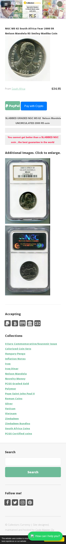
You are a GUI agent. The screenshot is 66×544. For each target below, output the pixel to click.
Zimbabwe (12, 418)
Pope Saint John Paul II (20, 393)
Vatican (10, 408)
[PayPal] (7, 323)
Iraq (7, 363)
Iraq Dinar (11, 368)
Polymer (10, 388)
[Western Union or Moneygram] (37, 323)
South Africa (18, 88)
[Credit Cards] (22, 323)
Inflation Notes (15, 358)
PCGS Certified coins (18, 433)
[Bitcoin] (15, 323)
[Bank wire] (30, 323)
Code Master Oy (44, 529)
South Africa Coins (17, 428)
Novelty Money (15, 378)
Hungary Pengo (15, 353)
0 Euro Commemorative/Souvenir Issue (31, 343)
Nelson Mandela (16, 373)
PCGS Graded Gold (17, 383)
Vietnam (11, 413)
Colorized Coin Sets (18, 348)
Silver (9, 403)
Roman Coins (13, 398)
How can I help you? (47, 536)
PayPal (14, 106)
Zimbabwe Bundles (17, 423)
